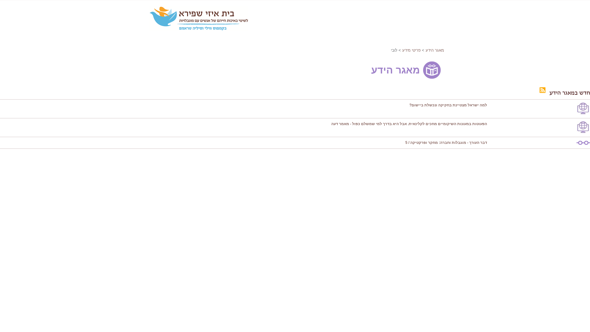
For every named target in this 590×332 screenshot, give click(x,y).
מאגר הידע (435, 50)
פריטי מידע (411, 50)
